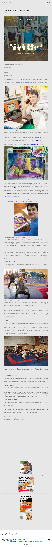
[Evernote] (22, 541)
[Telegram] (41, 541)
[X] (15, 541)
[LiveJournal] (25, 541)
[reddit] (21, 541)
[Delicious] (18, 541)
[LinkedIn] (23, 541)
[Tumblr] (35, 541)
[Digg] (19, 541)
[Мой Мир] (14, 541)
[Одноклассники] (12, 541)
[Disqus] (26, 443)
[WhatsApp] (38, 541)
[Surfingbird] (32, 541)
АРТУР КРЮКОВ (6, 2)
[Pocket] (26, 541)
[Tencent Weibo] (33, 541)
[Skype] (39, 541)
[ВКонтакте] (11, 541)
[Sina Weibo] (31, 541)
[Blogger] (16, 541)
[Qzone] (28, 541)
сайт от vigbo (26, 544)
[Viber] (36, 541)
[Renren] (29, 541)
